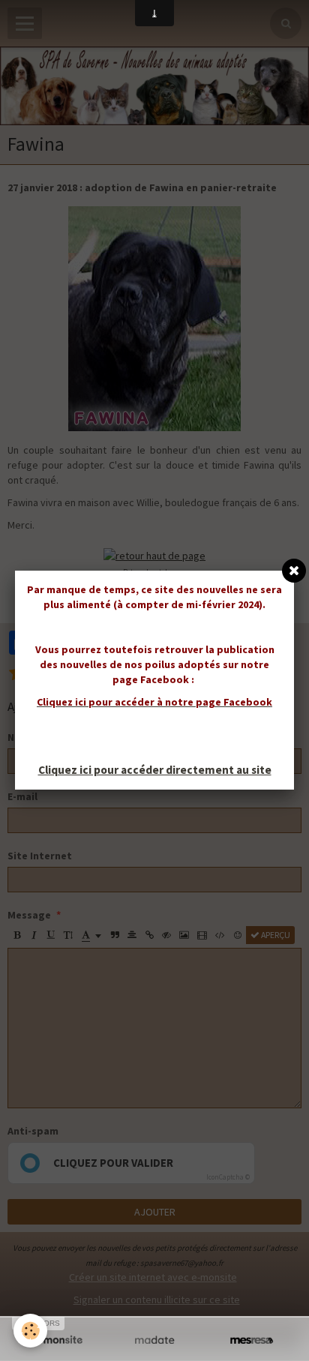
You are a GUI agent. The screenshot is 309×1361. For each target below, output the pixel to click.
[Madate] (154, 1340)
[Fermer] (294, 571)
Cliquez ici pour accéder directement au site (155, 770)
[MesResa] (251, 1340)
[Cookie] (30, 1331)
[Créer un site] (57, 1340)
